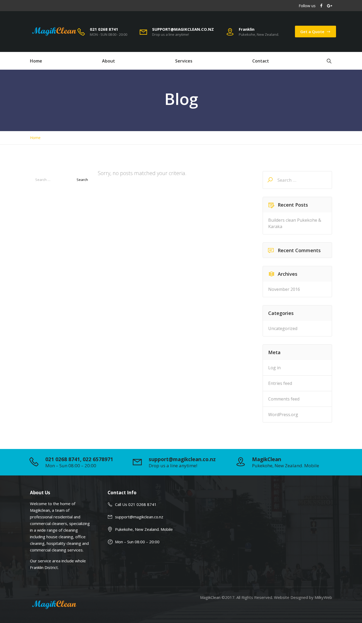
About (108, 61)
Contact (260, 61)
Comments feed (283, 399)
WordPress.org (283, 414)
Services (183, 61)
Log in (274, 368)
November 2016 (284, 289)
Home (36, 61)
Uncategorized (282, 328)
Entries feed (280, 383)
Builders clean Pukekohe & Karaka (294, 223)
